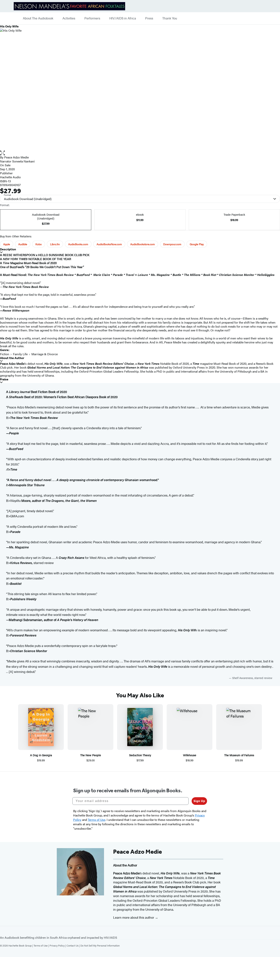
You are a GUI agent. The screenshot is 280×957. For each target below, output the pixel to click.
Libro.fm (55, 244)
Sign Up (199, 801)
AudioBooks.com (78, 244)
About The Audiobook (38, 18)
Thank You (169, 18)
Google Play (197, 244)
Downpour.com (172, 244)
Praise (4, 379)
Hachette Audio (10, 177)
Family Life (20, 354)
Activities (68, 18)
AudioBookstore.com (142, 244)
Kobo (38, 244)
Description (8, 249)
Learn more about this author (134, 917)
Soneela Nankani (23, 161)
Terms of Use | (42, 945)
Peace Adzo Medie (16, 157)
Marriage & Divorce (44, 354)
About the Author (12, 358)
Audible (22, 244)
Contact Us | (73, 945)
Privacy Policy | (58, 945)
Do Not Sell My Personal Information (100, 945)
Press (149, 18)
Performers (92, 18)
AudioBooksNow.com (109, 244)
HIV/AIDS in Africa (122, 18)
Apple (6, 244)
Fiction (4, 354)
